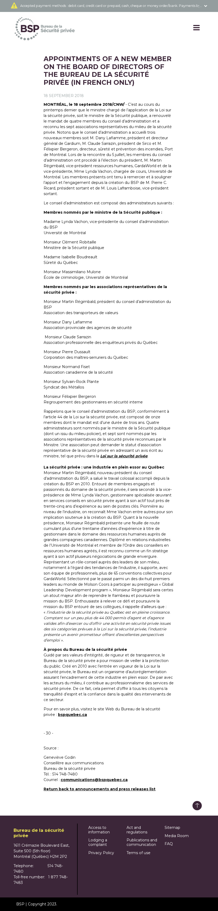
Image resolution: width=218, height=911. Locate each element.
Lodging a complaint (97, 842)
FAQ (169, 843)
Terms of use (138, 852)
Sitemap (172, 827)
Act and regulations (137, 829)
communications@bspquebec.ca (94, 779)
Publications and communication (142, 842)
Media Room (177, 835)
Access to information (99, 829)
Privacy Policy (101, 852)
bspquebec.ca (72, 714)
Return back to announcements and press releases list (100, 789)
